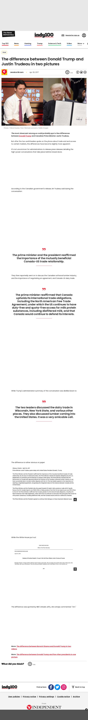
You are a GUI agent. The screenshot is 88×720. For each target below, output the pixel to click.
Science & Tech (54, 44)
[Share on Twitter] (81, 72)
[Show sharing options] (75, 499)
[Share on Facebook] (77, 72)
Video (69, 44)
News (16, 44)
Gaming (27, 44)
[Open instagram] (64, 687)
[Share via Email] (85, 72)
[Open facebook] (51, 687)
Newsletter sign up (72, 35)
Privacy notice (29, 697)
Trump (40, 44)
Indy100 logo (44, 35)
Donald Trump (25, 136)
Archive (76, 697)
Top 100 (5, 44)
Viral (4, 52)
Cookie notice (63, 697)
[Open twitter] (57, 687)
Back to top (80, 687)
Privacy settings (46, 697)
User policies (14, 697)
